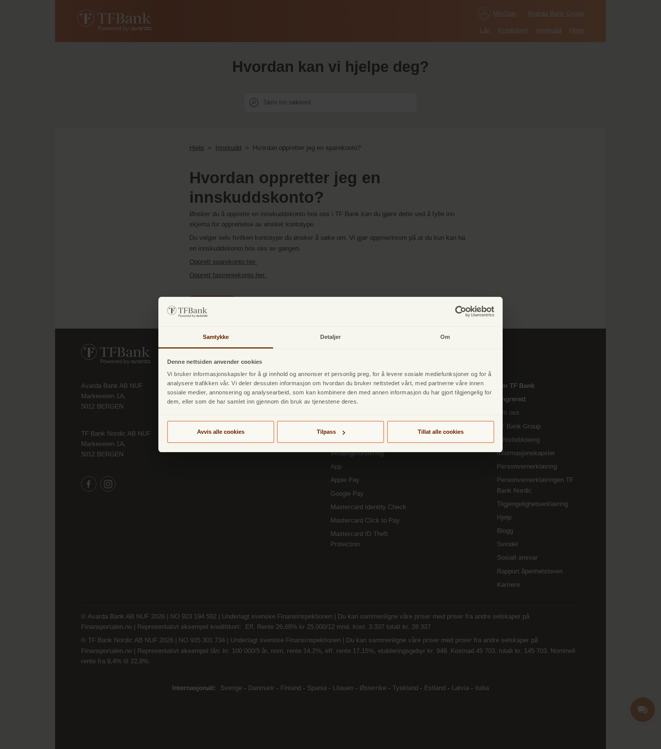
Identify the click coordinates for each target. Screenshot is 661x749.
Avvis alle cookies (220, 431)
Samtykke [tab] (216, 337)
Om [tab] (445, 337)
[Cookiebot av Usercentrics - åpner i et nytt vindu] (460, 312)
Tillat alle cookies (441, 431)
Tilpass (326, 431)
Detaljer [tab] (330, 337)
